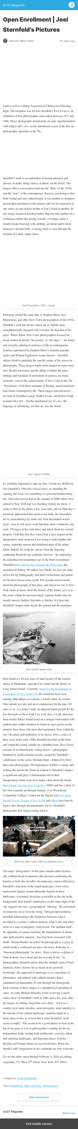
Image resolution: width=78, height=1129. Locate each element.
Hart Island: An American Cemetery (24, 785)
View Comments (39, 1097)
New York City (32, 1085)
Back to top (69, 1113)
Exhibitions (16, 1085)
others (54, 800)
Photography (50, 1085)
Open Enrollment (27, 1078)
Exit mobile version (39, 1124)
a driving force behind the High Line (41, 564)
